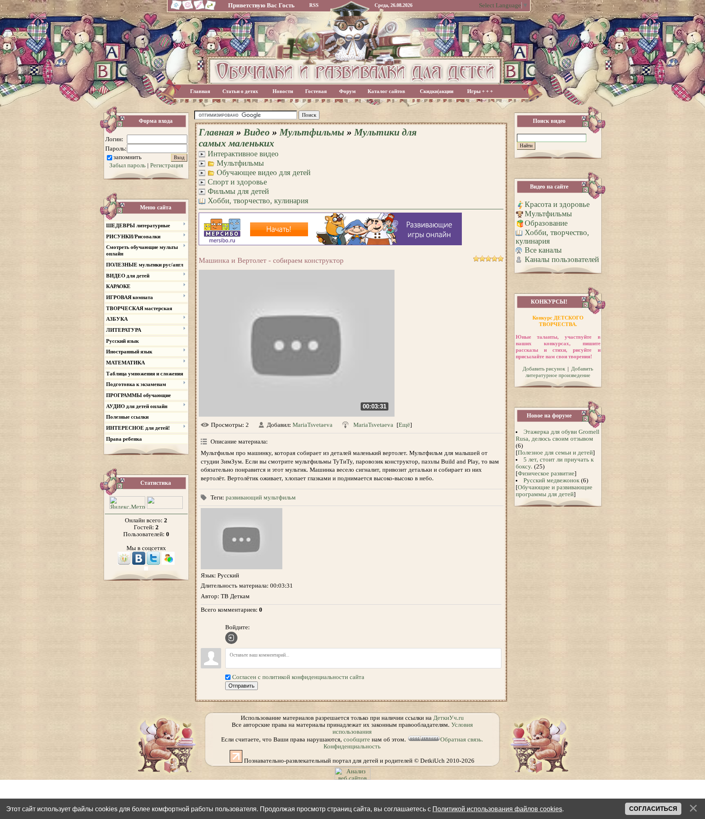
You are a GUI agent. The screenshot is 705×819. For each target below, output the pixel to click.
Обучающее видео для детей (263, 172)
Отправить (241, 686)
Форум (347, 91)
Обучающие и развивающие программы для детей (554, 490)
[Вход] (231, 638)
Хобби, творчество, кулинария (258, 200)
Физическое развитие (546, 473)
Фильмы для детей (238, 191)
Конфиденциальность (352, 746)
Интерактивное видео (243, 153)
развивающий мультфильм (261, 497)
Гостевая (316, 91)
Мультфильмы (311, 132)
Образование (546, 223)
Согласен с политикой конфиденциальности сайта (298, 677)
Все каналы (543, 250)
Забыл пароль (127, 165)
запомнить (127, 157)
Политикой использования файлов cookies (497, 808)
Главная (200, 91)
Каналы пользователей (562, 259)
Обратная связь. (461, 739)
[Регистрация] (199, 9)
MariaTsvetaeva (313, 425)
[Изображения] (241, 538)
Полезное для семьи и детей (555, 452)
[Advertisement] (413, 115)
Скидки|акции (436, 91)
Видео (257, 132)
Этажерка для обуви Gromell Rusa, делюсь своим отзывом (558, 435)
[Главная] (175, 9)
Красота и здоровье (557, 204)
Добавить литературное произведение (559, 372)
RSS (314, 5)
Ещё (404, 425)
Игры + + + (480, 91)
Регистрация (166, 165)
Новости (283, 91)
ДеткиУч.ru (448, 718)
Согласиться (653, 809)
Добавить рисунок (544, 369)
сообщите (357, 739)
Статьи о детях (240, 91)
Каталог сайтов (386, 91)
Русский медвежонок (551, 480)
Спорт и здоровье (237, 182)
